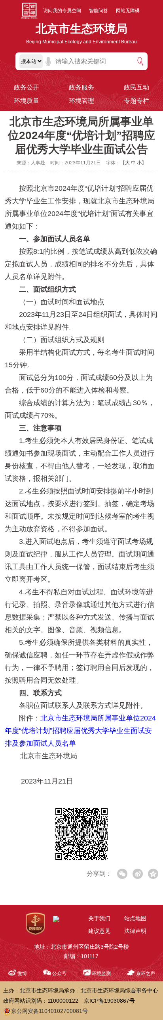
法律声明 (135, 931)
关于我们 (99, 918)
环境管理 (81, 100)
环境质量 (26, 100)
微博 (22, 973)
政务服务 (81, 87)
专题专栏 (136, 100)
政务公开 (26, 87)
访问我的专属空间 (62, 10)
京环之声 (145, 973)
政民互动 (136, 87)
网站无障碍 (128, 10)
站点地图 (135, 918)
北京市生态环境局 (81, 28)
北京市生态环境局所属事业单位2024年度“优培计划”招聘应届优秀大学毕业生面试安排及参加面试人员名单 (80, 730)
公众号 (59, 973)
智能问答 (98, 10)
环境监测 (101, 973)
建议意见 (99, 931)
